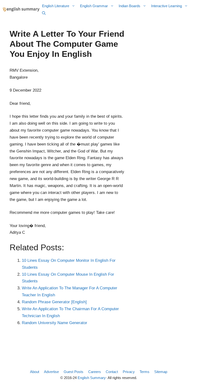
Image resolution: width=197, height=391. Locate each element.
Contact (112, 372)
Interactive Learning (166, 6)
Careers (94, 372)
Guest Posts (73, 372)
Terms (144, 372)
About (34, 372)
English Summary (92, 378)
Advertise (51, 372)
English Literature (55, 6)
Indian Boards (129, 6)
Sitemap (160, 372)
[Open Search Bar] (44, 13)
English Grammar (94, 6)
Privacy (129, 372)
